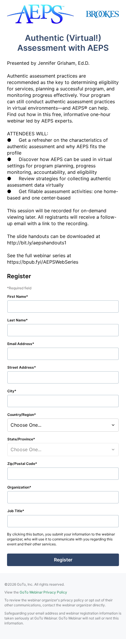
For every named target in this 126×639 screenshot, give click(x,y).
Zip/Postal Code (21, 463)
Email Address (19, 344)
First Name (16, 296)
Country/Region (20, 414)
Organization (18, 487)
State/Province (20, 439)
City (10, 391)
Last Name (16, 320)
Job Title (14, 511)
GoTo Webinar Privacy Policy (43, 592)
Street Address (20, 367)
